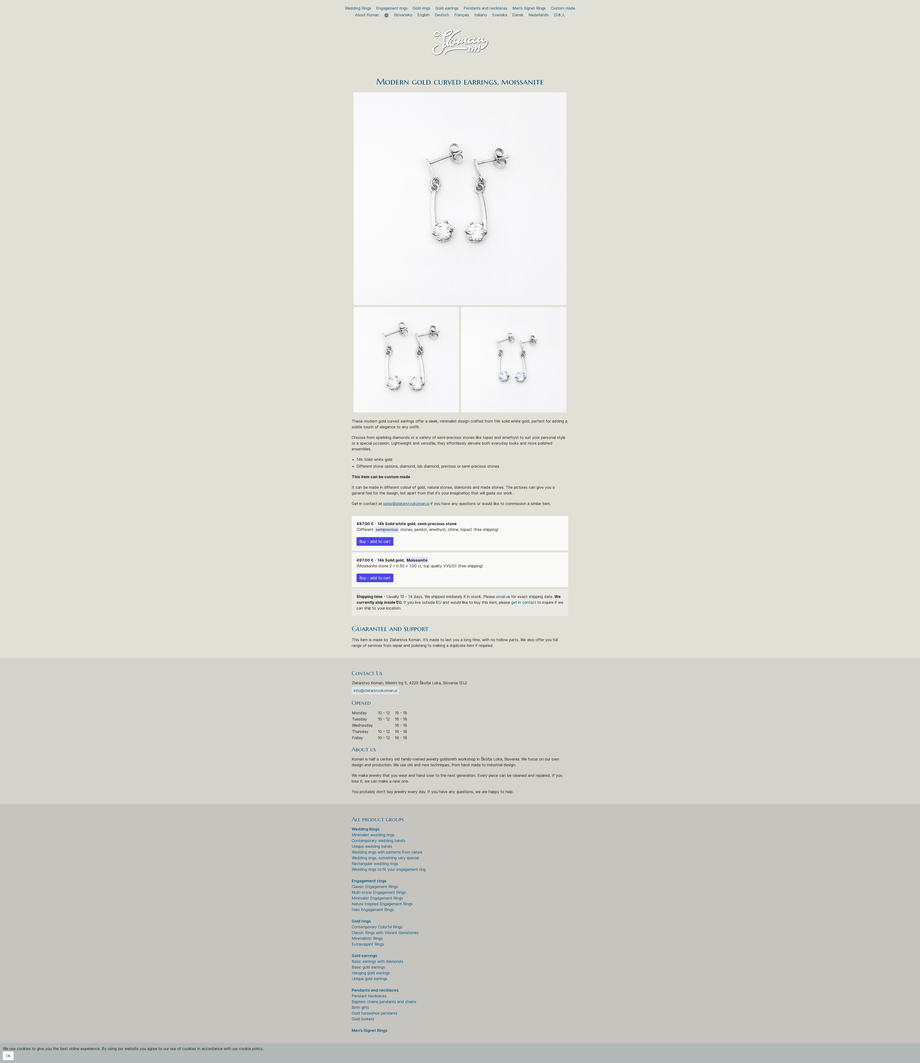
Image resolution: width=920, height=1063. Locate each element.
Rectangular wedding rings (375, 863)
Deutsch (442, 14)
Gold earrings (447, 8)
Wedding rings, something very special (385, 857)
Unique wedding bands (372, 846)
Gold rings (421, 8)
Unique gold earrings (369, 978)
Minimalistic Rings (367, 938)
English (423, 14)
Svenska (499, 14)
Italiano (480, 14)
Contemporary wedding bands (378, 840)
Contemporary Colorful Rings (377, 926)
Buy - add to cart (375, 541)
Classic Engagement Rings (375, 886)
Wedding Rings (358, 8)
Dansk (517, 14)
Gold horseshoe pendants (374, 1013)
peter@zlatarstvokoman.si (406, 503)
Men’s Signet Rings (529, 8)
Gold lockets (363, 1019)
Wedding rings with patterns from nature (387, 852)
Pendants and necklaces (485, 8)
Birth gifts (360, 1007)
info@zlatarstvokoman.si (375, 690)
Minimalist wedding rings (373, 834)
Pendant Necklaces (369, 995)
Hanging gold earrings (371, 972)
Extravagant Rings (368, 944)
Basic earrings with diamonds (377, 961)
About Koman (367, 14)
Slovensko (403, 14)
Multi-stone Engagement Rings (379, 892)
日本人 (559, 14)
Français (461, 14)
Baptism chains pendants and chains (384, 1001)
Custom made (563, 8)
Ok (8, 1055)
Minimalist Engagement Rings (377, 898)
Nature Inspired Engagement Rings (382, 903)
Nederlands (539, 14)
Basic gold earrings (368, 967)
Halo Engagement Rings (373, 909)
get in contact (523, 602)
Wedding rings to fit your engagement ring (389, 869)
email (500, 596)
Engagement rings (392, 8)
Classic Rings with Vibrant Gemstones (385, 932)
